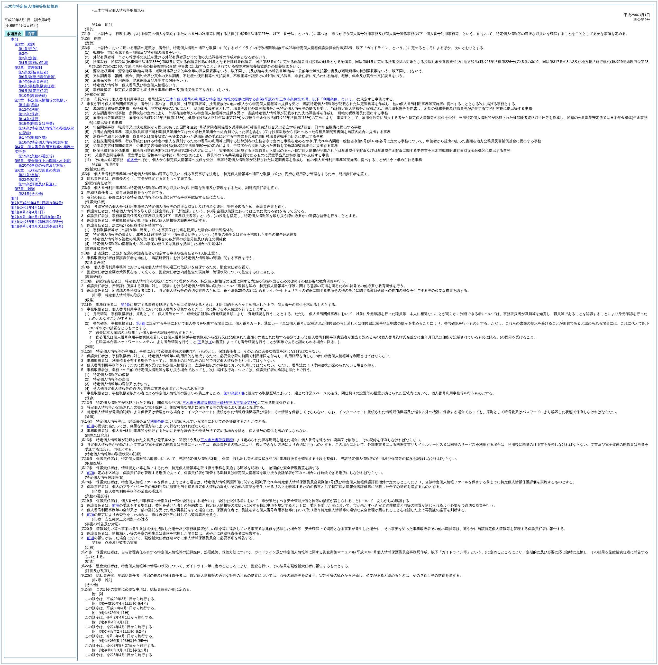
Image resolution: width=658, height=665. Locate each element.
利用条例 (157, 421)
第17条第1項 (234, 393)
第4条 (125, 304)
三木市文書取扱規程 (220, 403)
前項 (90, 426)
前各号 (132, 160)
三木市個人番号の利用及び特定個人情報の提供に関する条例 (261, 99)
